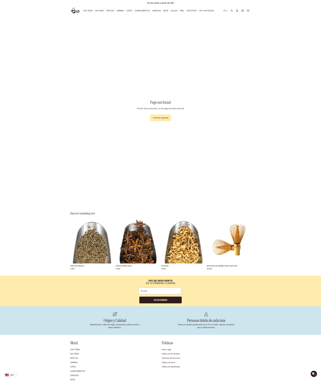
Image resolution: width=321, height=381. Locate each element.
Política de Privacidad (171, 354)
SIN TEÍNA (74, 354)
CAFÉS (73, 367)
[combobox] (10, 375)
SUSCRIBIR (160, 300)
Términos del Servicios (171, 358)
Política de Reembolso (171, 367)
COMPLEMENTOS (77, 371)
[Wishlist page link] (248, 11)
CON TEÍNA (75, 349)
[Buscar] (231, 10)
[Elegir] (110, 259)
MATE (72, 379)
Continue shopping (160, 118)
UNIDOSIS (74, 375)
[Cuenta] (237, 10)
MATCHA (74, 358)
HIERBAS (74, 362)
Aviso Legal (166, 349)
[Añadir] (247, 259)
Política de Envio (168, 362)
